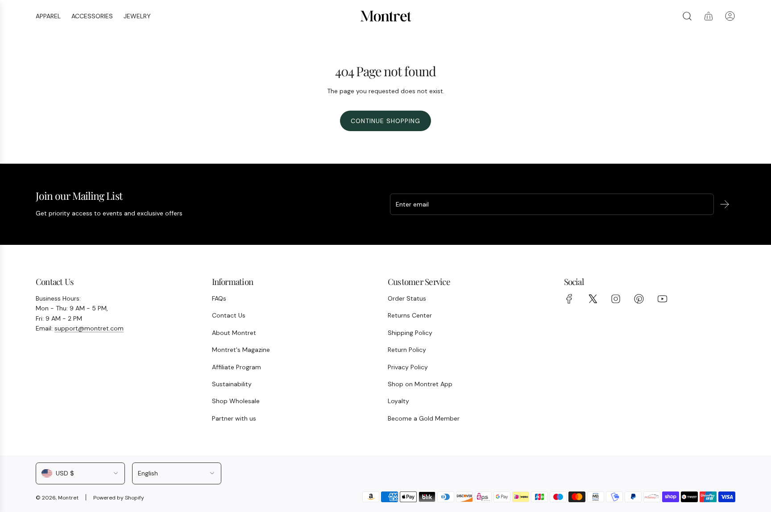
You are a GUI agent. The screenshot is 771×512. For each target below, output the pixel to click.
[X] (592, 299)
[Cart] (708, 16)
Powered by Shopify (118, 497)
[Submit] (724, 204)
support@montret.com (89, 328)
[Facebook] (569, 299)
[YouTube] (662, 299)
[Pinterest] (639, 299)
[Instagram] (615, 299)
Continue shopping (385, 121)
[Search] (687, 16)
